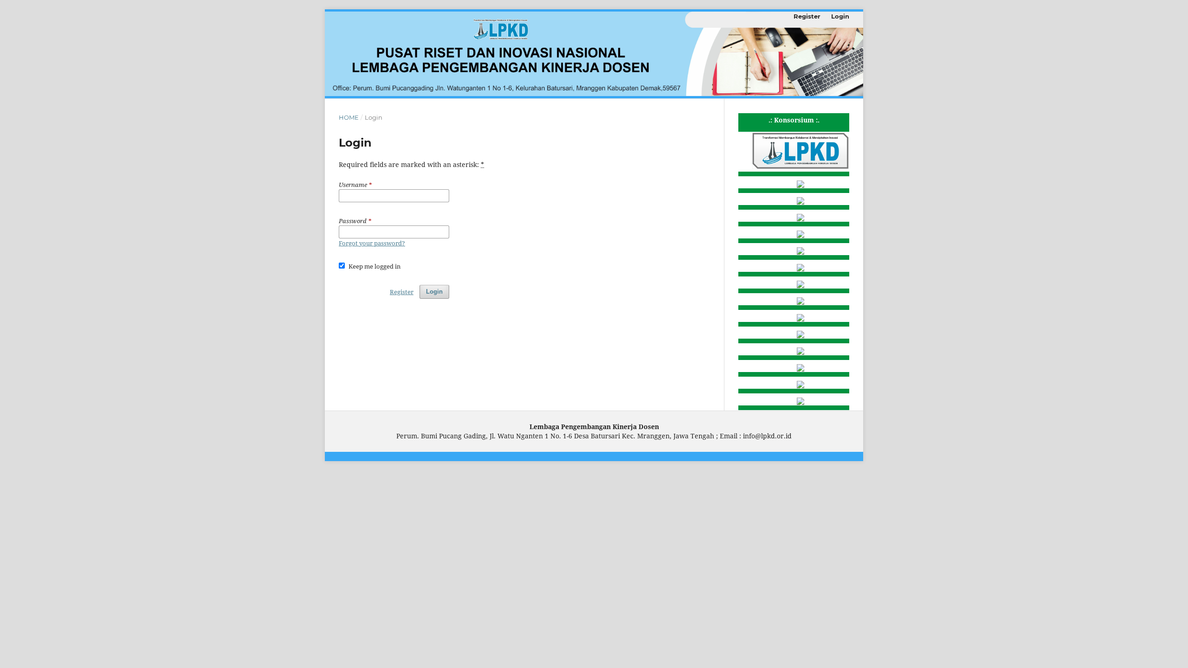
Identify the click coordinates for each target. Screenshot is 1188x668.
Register (807, 16)
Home (349, 117)
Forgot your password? (372, 243)
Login (840, 16)
